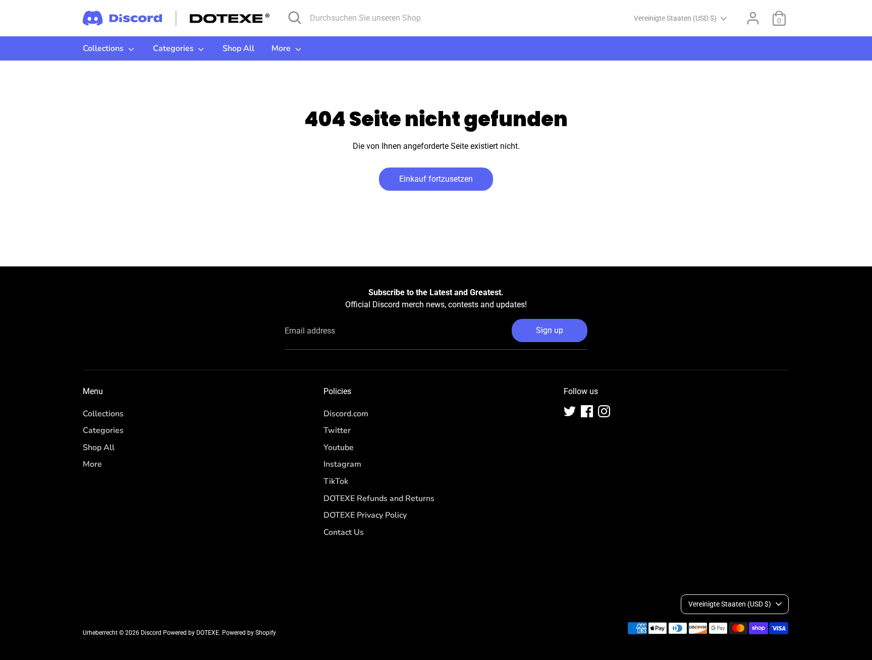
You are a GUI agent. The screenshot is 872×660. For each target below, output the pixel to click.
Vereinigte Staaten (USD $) (675, 18)
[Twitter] (570, 411)
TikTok (335, 481)
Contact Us (343, 532)
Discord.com (345, 413)
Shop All (238, 48)
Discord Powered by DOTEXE (180, 632)
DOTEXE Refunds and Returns (378, 498)
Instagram (342, 464)
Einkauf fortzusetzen (436, 179)
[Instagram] (604, 411)
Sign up (549, 330)
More (282, 48)
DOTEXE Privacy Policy (365, 515)
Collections (104, 48)
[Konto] (753, 18)
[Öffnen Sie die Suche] (295, 18)
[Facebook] (587, 411)
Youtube (338, 447)
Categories (174, 48)
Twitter (337, 430)
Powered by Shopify (249, 632)
